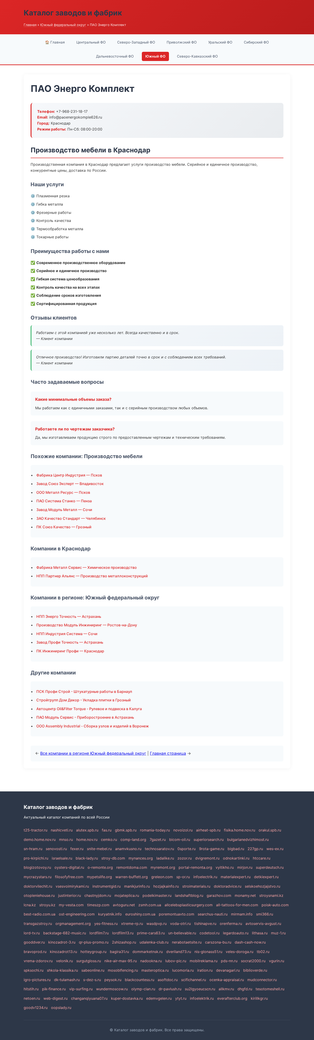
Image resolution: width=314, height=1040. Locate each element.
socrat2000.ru (253, 961)
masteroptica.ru (155, 970)
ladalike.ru (165, 858)
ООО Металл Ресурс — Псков (63, 492)
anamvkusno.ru (128, 848)
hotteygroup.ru (93, 951)
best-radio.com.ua (39, 914)
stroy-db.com (113, 858)
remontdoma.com (131, 867)
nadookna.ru (151, 961)
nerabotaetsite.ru (187, 942)
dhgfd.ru (244, 989)
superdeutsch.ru (270, 867)
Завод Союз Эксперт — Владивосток (70, 483)
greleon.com (162, 876)
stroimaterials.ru (196, 886)
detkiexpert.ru (266, 876)
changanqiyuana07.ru (89, 998)
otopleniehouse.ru (39, 895)
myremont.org (163, 867)
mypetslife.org (99, 876)
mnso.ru (66, 839)
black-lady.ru (87, 858)
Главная (30, 25)
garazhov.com (219, 895)
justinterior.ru (69, 895)
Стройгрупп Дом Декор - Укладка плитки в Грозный (83, 700)
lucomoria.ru (183, 970)
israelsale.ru (62, 858)
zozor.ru (184, 858)
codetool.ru (210, 933)
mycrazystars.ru (37, 876)
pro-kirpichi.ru (36, 858)
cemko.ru (109, 839)
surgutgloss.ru (88, 961)
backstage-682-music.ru (64, 933)
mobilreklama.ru (203, 961)
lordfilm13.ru (123, 933)
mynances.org (140, 858)
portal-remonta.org (195, 867)
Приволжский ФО (182, 42)
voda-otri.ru (180, 923)
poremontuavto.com (176, 914)
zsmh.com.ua (149, 905)
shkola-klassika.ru (62, 970)
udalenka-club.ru (154, 942)
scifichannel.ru (193, 979)
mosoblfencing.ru (123, 970)
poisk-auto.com (275, 905)
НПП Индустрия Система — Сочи (66, 633)
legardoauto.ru (235, 933)
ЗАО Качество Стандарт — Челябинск (71, 518)
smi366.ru (264, 914)
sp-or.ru (183, 876)
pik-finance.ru (54, 989)
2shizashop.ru (124, 942)
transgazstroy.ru (38, 923)
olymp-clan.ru (143, 989)
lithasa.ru (260, 933)
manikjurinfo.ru (137, 886)
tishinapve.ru (205, 923)
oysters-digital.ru (69, 867)
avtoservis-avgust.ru (263, 923)
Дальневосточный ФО (115, 56)
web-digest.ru (55, 998)
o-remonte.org (100, 867)
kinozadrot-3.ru (61, 942)
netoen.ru (32, 998)
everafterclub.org (232, 998)
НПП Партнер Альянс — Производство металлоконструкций (92, 576)
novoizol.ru (183, 830)
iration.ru (205, 970)
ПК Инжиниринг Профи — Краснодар (70, 651)
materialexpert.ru (236, 876)
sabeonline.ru (92, 970)
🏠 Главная (55, 42)
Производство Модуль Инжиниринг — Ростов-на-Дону (86, 625)
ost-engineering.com (77, 914)
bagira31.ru (119, 951)
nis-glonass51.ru (208, 951)
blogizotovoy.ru (37, 867)
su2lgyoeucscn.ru (200, 989)
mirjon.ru (244, 867)
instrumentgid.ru (106, 886)
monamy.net (245, 895)
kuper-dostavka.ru (127, 998)
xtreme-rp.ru (132, 923)
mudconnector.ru (262, 979)
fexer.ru (76, 848)
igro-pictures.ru (37, 979)
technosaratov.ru (159, 848)
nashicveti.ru (62, 830)
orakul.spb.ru (270, 830)
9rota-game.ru (211, 848)
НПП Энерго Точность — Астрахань (68, 616)
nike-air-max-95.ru (120, 961)
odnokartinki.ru (236, 858)
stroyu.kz (47, 905)
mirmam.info (242, 914)
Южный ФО (155, 56)
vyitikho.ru (225, 867)
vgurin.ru (276, 961)
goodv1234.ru (36, 1007)
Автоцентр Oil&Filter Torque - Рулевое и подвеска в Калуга (89, 708)
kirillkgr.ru (259, 998)
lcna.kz (30, 905)
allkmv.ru (226, 989)
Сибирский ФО (256, 42)
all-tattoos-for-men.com (237, 905)
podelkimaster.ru (157, 895)
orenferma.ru (231, 923)
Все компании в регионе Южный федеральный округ (93, 753)
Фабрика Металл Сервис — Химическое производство (86, 567)
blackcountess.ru (139, 979)
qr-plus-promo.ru (93, 942)
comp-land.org (133, 839)
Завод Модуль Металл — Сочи (64, 509)
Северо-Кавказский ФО (197, 56)
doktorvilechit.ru (38, 886)
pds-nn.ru (229, 961)
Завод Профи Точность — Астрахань (69, 642)
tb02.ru (263, 951)
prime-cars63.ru (151, 933)
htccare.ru (261, 858)
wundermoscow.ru (112, 989)
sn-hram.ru (33, 848)
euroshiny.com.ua (140, 914)
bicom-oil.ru (179, 839)
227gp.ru (255, 848)
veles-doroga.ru (239, 951)
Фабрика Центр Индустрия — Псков (69, 475)
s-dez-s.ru (92, 979)
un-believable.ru (182, 933)
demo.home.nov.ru (40, 839)
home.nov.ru (86, 839)
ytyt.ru (180, 998)
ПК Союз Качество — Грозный (63, 527)
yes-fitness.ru (106, 923)
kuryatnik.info (110, 914)
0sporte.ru (186, 848)
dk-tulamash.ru (67, 979)
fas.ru (106, 830)
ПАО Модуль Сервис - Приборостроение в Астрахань (85, 717)
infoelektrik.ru (202, 998)
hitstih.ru (31, 989)
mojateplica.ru (126, 895)
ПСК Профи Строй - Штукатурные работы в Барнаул (84, 691)
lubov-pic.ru (175, 961)
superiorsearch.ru (209, 839)
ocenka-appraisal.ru (226, 979)
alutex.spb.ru (87, 830)
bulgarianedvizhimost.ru (248, 839)
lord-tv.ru (32, 933)
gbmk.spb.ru (126, 830)
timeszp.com (98, 905)
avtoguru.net (124, 905)
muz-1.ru (278, 933)
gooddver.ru (34, 942)
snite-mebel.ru (99, 848)
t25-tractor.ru (35, 830)
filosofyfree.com (69, 876)
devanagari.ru (228, 970)
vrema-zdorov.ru (38, 961)
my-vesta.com (71, 905)
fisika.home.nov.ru (239, 830)
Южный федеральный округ (63, 25)
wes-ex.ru (274, 848)
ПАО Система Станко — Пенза (64, 501)
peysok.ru (112, 979)
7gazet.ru (158, 839)
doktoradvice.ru (227, 886)
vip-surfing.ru (81, 989)
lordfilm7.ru (99, 933)
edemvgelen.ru (159, 998)
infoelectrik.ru (205, 876)
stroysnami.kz (271, 895)
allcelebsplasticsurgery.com (189, 905)
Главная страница (168, 753)
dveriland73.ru (178, 951)
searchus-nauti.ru (213, 914)
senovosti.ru (56, 848)
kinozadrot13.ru (63, 951)
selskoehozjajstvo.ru (262, 886)
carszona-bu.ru (218, 942)
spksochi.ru (33, 970)
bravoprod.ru (35, 951)
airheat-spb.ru (208, 830)
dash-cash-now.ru (250, 942)
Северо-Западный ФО (136, 42)
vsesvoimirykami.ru (72, 886)
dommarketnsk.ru (147, 951)
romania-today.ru (155, 830)
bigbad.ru (236, 848)
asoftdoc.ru (168, 979)
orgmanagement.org (73, 923)
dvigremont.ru (207, 858)
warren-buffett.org (131, 876)
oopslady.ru (61, 1007)
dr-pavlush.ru (170, 989)
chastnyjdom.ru (97, 895)
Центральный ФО (91, 42)
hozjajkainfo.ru (166, 886)
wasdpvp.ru (156, 923)
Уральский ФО (220, 42)
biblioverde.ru (255, 970)
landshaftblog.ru (189, 895)
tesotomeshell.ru (270, 989)
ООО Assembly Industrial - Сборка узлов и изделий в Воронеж (92, 726)
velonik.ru (64, 961)
